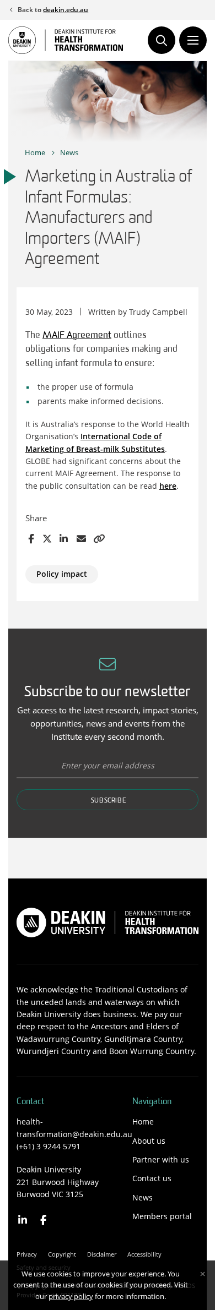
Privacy (27, 1254)
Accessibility (144, 1254)
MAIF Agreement (76, 335)
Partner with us (160, 1159)
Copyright (62, 1254)
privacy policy (71, 1296)
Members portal (162, 1216)
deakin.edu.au (65, 9)
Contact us (151, 1178)
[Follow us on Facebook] (43, 1220)
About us (148, 1141)
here (167, 486)
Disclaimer (101, 1254)
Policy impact (61, 574)
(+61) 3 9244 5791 (48, 1146)
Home (35, 152)
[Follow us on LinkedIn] (23, 1220)
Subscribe (108, 801)
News (69, 152)
